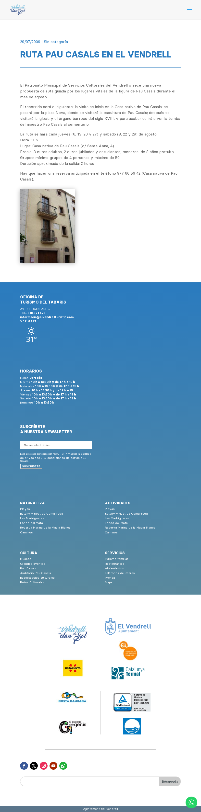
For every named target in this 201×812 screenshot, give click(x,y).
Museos (25, 559)
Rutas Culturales (32, 582)
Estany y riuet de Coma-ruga (41, 513)
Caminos (26, 532)
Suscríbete (31, 466)
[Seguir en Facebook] (24, 766)
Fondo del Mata (31, 523)
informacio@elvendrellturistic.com (47, 317)
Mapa (109, 582)
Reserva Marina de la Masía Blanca (45, 527)
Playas (25, 509)
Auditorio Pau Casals (35, 573)
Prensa (110, 577)
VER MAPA (28, 321)
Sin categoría (56, 41)
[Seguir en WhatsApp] (63, 766)
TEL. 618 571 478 (33, 313)
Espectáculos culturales (37, 577)
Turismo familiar (116, 559)
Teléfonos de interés (120, 573)
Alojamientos (114, 568)
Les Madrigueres (32, 518)
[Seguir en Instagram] (44, 766)
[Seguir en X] (34, 766)
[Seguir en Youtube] (53, 766)
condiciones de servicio (64, 458)
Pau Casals (28, 568)
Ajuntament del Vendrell (100, 809)
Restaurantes (114, 563)
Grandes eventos (32, 563)
